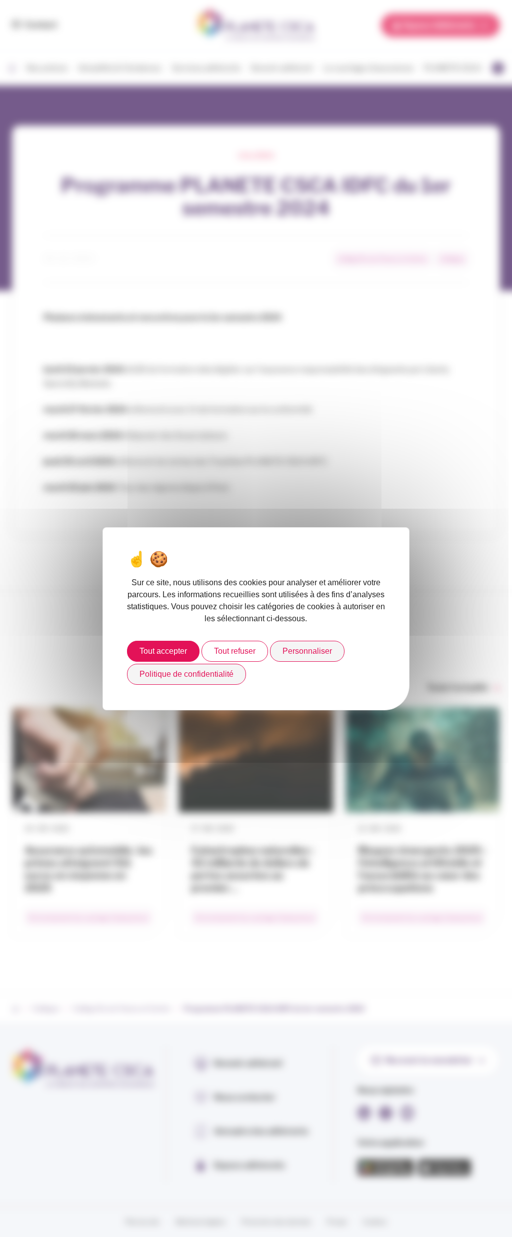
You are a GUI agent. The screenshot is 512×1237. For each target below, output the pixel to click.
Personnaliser (307, 651)
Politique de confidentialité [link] (187, 674)
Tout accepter (163, 651)
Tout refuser (235, 651)
